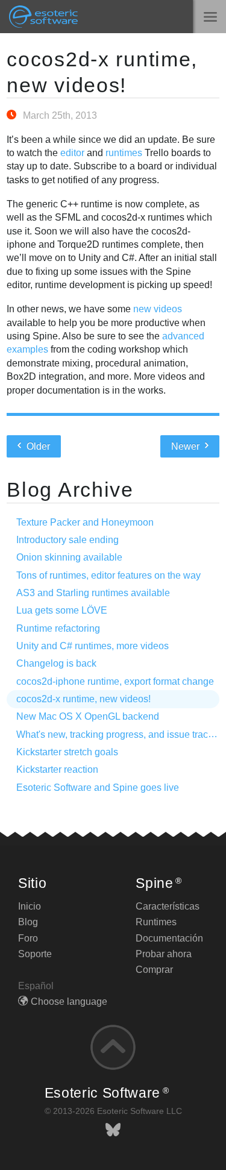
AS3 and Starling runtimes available (93, 593)
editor (72, 153)
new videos (157, 309)
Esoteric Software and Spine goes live (97, 787)
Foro (28, 938)
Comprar (154, 969)
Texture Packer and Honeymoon (85, 522)
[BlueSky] (113, 1129)
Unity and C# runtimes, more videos (92, 646)
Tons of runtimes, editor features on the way (108, 575)
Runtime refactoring (58, 628)
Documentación (169, 938)
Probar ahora (164, 954)
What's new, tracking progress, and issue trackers (121, 734)
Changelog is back (56, 663)
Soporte (35, 954)
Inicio (29, 906)
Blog (28, 922)
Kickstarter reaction (57, 769)
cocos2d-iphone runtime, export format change (115, 681)
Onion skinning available (69, 557)
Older (37, 446)
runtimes (123, 153)
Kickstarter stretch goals (67, 752)
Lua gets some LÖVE (61, 610)
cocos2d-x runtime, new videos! (83, 699)
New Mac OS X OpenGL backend (87, 716)
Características (167, 906)
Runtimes (156, 922)
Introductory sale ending (67, 540)
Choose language (69, 1001)
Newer (186, 446)
